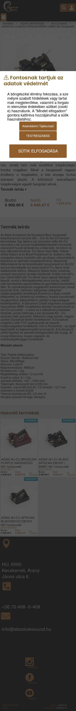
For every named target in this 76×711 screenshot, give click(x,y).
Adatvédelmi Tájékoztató (38, 126)
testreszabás (38, 135)
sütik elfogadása (38, 151)
